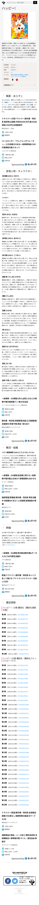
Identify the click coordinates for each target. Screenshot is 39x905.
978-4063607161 (22, 619)
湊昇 (27, 105)
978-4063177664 (22, 674)
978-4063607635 (22, 623)
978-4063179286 (23, 705)
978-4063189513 (23, 709)
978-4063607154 (22, 615)
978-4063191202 (23, 744)
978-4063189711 (23, 713)
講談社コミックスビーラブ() (19, 75)
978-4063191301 (23, 748)
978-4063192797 (23, 800)
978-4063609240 (22, 641)
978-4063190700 (23, 735)
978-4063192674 (23, 796)
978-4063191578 (23, 757)
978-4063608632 (22, 632)
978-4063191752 (23, 761)
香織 (7, 100)
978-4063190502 (23, 731)
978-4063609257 (22, 645)
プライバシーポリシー (19, 893)
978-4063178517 (22, 691)
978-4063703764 (22, 649)
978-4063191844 (23, 765)
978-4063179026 (22, 700)
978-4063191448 (23, 752)
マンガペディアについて (19, 888)
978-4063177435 (22, 670)
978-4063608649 (22, 636)
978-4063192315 (23, 783)
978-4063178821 (22, 696)
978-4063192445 (23, 787)
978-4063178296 (22, 687)
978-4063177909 (22, 678)
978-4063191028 (23, 739)
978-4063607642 (22, 628)
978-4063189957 (23, 718)
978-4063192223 (23, 779)
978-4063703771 (23, 654)
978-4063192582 (23, 792)
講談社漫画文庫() (17, 75)
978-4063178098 (22, 683)
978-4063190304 (23, 726)
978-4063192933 (23, 805)
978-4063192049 (23, 770)
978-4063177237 (22, 665)
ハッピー (11, 102)
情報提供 (20, 890)
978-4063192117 (23, 774)
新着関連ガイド (9, 85)
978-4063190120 (23, 722)
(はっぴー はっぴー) (17, 532)
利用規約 (20, 892)
